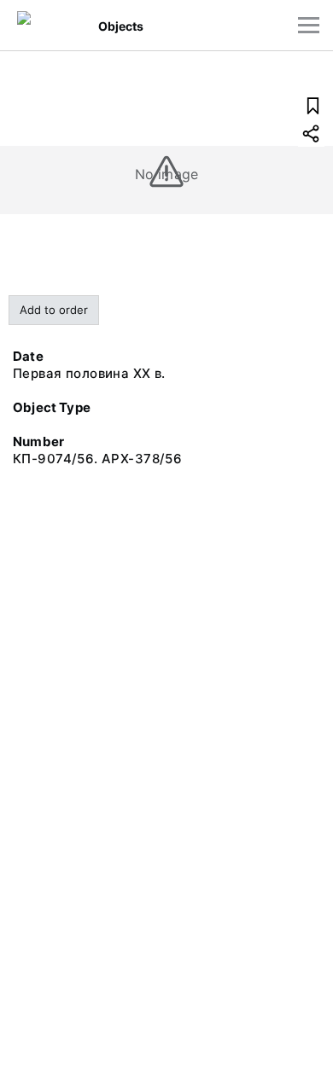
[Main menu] (308, 25)
